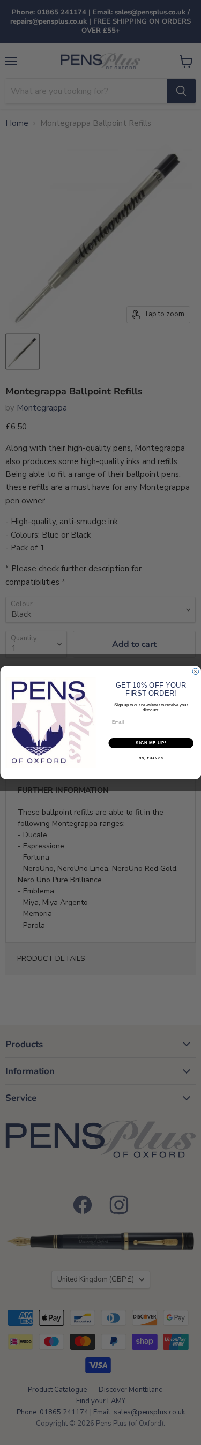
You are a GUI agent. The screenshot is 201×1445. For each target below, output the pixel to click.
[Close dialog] (195, 671)
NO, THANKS (150, 759)
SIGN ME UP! (150, 743)
